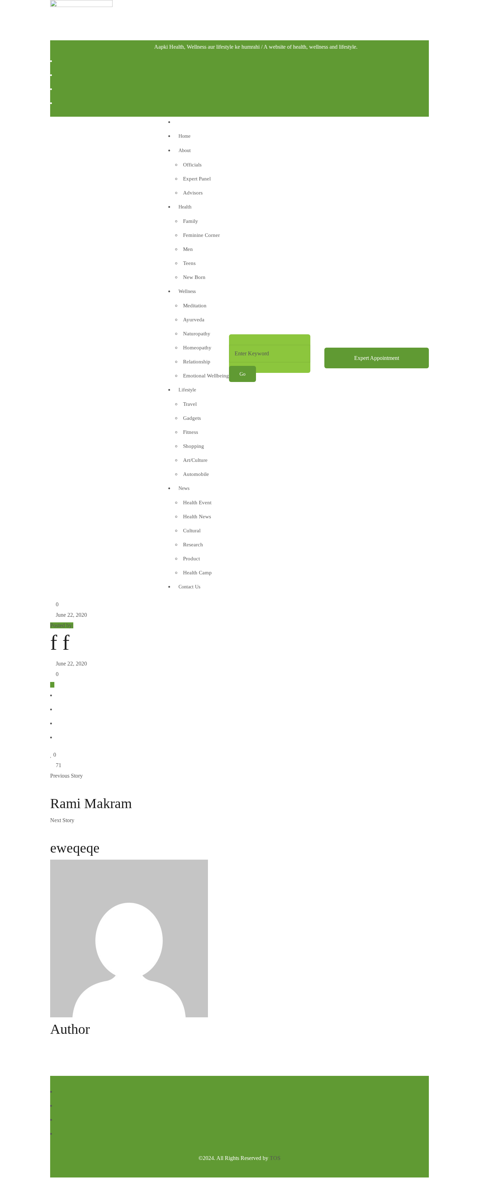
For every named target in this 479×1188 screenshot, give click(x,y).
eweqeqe (75, 848)
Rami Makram (91, 803)
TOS (275, 1158)
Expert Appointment (376, 358)
